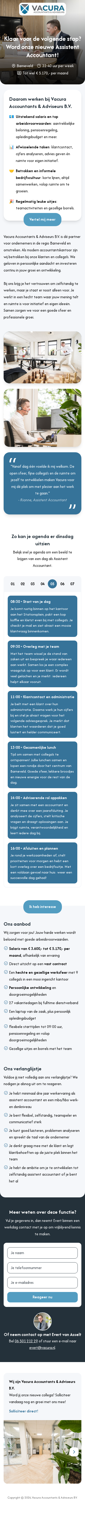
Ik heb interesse (42, 906)
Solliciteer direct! (23, 1411)
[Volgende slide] (74, 1451)
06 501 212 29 (26, 1341)
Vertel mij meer (42, 219)
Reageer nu (42, 1297)
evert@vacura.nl (42, 1347)
